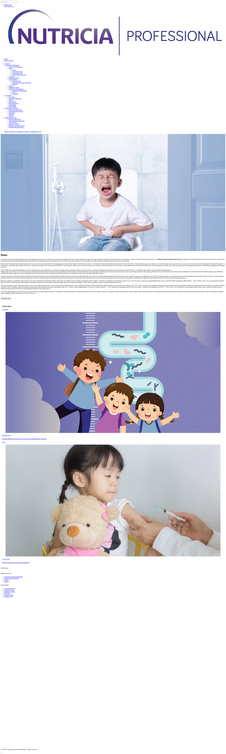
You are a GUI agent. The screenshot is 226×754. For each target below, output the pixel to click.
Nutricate (11, 114)
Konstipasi (15, 94)
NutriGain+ (12, 113)
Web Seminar (12, 102)
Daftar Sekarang (8, 6)
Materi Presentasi (13, 103)
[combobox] (9, 2)
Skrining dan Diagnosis (11, 108)
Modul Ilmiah (12, 106)
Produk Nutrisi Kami (11, 117)
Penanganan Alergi (17, 73)
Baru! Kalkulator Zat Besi (16, 111)
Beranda (7, 63)
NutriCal (11, 116)
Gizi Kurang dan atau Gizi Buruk (21, 82)
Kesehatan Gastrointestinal (16, 89)
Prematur (14, 84)
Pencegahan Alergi (17, 71)
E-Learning (8, 95)
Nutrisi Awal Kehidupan (12, 65)
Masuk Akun (7, 4)
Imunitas (11, 86)
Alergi (10, 68)
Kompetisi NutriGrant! (15, 98)
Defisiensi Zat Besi (14, 78)
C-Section (11, 76)
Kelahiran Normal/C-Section (17, 125)
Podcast (11, 100)
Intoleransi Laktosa (14, 87)
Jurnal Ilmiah (12, 105)
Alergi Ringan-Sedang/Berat (17, 121)
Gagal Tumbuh (13, 79)
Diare (13, 92)
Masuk (6, 59)
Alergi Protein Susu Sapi (19, 75)
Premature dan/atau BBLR (16, 127)
